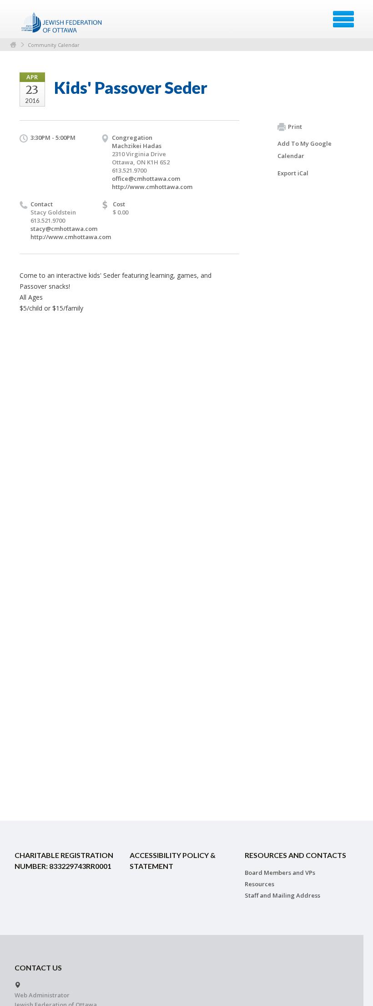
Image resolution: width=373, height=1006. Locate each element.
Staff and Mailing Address (282, 895)
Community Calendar (54, 44)
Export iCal (292, 173)
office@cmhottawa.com (146, 178)
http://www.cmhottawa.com (152, 187)
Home (13, 45)
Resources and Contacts (295, 855)
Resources (259, 884)
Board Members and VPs (280, 872)
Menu (343, 19)
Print (295, 127)
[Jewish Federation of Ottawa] (62, 22)
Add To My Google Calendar (304, 149)
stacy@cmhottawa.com (63, 229)
